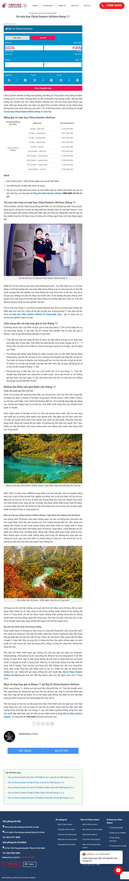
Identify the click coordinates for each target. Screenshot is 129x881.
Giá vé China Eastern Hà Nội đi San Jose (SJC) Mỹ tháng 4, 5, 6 (36, 782)
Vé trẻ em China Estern (91, 839)
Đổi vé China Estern (90, 824)
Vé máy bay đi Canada (117, 846)
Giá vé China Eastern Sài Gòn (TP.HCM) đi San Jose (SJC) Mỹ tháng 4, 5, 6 (41, 777)
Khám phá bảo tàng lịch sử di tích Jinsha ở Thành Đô (60, 751)
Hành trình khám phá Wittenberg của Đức (25, 751)
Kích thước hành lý (90, 834)
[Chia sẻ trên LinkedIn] (52, 724)
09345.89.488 (27, 857)
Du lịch (87, 6)
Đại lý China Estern (65, 824)
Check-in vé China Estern (67, 834)
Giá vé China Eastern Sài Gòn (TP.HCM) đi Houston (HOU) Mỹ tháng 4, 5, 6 (41, 798)
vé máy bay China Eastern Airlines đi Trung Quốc (32, 314)
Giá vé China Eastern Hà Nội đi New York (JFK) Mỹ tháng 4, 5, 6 (36, 793)
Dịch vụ (74, 6)
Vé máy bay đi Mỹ (116, 828)
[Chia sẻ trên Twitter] (39, 724)
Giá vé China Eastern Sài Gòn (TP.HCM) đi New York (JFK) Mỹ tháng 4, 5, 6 (41, 787)
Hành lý (62, 6)
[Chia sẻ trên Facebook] (34, 724)
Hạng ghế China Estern (67, 844)
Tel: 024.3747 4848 (11, 837)
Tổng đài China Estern (66, 829)
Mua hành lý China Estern (92, 829)
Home (34, 6)
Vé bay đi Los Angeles (117, 833)
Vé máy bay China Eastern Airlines (43, 13)
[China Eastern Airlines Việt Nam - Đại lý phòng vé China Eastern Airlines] (14, 5)
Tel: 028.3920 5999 (11, 853)
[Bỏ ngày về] (80, 64)
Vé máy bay (48, 6)
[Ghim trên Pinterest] (48, 724)
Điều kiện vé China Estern (67, 839)
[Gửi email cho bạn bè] (43, 724)
